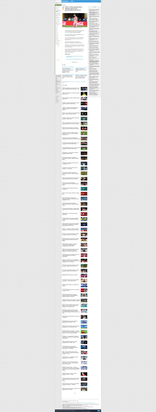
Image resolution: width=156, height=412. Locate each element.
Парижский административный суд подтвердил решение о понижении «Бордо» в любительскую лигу (94, 61)
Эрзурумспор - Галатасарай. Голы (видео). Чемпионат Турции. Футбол (94, 41)
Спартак (58, 56)
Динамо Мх (56, 49)
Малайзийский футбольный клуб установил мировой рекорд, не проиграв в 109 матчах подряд (93, 82)
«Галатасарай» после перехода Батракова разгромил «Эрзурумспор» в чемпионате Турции (94, 34)
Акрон (56, 47)
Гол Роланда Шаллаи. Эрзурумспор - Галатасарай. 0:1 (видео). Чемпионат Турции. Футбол (94, 64)
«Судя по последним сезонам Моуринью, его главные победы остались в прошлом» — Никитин (93, 19)
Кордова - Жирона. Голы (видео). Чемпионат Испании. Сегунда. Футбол (94, 24)
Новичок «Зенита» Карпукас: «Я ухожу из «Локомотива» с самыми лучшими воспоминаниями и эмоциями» (94, 85)
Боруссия (58, 64)
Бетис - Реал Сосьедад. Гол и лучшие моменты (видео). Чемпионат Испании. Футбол (94, 22)
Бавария (60, 62)
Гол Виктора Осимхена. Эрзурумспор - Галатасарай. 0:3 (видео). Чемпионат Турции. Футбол (94, 50)
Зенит (60, 49)
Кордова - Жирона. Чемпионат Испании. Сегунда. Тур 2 (93, 57)
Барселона (56, 64)
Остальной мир (71, 66)
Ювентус (58, 72)
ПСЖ (60, 68)
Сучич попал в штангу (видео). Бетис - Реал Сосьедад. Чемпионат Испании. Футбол (94, 36)
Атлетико (58, 62)
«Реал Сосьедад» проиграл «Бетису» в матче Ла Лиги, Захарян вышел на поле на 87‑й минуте (94, 26)
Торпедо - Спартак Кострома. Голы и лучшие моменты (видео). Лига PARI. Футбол (81, 76)
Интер (60, 64)
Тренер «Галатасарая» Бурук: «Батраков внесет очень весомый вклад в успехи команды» (94, 52)
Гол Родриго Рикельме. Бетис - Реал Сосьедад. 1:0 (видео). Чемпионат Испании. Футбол (94, 39)
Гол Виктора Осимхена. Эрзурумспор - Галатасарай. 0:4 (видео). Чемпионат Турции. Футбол (94, 44)
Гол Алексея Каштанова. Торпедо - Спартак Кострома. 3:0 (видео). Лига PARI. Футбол (94, 80)
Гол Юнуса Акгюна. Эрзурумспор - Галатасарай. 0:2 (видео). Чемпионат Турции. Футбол (94, 55)
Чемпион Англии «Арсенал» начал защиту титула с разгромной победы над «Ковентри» (94, 29)
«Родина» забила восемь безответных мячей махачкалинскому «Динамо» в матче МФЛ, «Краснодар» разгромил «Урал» (94, 74)
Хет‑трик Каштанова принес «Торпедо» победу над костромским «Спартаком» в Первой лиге (94, 67)
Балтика (60, 47)
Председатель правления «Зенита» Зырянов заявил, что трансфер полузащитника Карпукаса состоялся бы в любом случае (94, 87)
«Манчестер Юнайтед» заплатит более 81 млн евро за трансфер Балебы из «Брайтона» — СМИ (67, 70)
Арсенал (56, 62)
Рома (58, 70)
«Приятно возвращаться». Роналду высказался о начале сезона (80, 70)
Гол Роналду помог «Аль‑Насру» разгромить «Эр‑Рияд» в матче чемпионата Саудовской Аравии (93, 71)
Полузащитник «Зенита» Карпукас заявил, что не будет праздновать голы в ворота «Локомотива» (94, 91)
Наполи (58, 68)
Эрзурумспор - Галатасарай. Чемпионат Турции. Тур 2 (93, 69)
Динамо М (58, 49)
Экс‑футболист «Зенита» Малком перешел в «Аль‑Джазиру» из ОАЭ (93, 46)
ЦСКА (58, 58)
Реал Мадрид (56, 70)
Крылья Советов (58, 52)
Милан (56, 68)
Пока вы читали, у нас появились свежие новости (74, 59)
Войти (99, 1)
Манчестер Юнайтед (60, 66)
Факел (60, 56)
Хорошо (99, 410)
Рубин (56, 56)
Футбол (68, 66)
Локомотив (60, 52)
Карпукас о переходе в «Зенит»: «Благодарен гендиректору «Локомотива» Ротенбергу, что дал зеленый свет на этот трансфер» (93, 93)
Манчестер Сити (58, 66)
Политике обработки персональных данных (80, 410)
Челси (60, 70)
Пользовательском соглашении (91, 410)
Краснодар (56, 52)
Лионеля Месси (67, 32)
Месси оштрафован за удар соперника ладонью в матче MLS (67, 76)
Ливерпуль (56, 66)
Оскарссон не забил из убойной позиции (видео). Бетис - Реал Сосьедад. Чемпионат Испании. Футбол (94, 31)
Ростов (58, 54)
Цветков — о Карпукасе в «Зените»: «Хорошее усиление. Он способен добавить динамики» (93, 77)
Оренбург (56, 54)
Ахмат (58, 47)
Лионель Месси (64, 66)
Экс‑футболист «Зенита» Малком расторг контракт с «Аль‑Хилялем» (94, 47)
